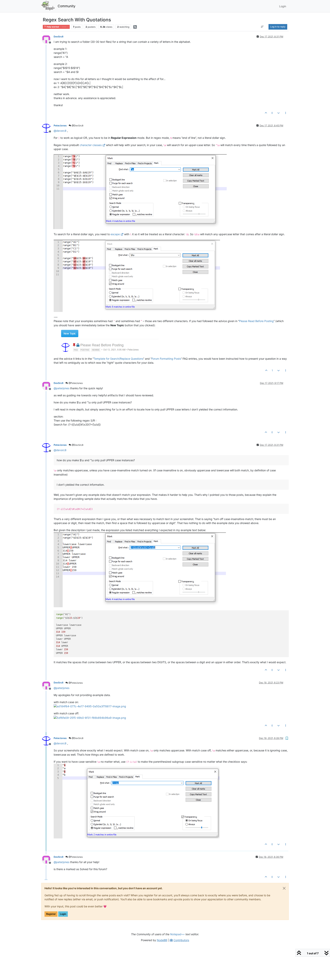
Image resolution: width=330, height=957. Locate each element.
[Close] (284, 888)
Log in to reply (278, 26)
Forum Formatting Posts (166, 358)
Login (63, 914)
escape (115, 234)
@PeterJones (75, 383)
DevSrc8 (58, 36)
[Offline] (48, 39)
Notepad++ (177, 934)
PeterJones (60, 125)
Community (66, 6)
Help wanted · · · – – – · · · (57, 27)
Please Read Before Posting (256, 321)
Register (51, 914)
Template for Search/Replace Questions (118, 358)
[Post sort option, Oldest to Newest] (262, 26)
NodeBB (162, 940)
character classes (91, 145)
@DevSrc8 (77, 125)
